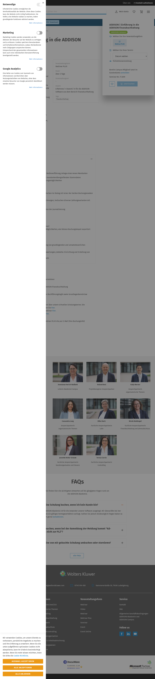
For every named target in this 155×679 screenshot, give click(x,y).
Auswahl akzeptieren (23, 661)
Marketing (39, 32)
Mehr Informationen (35, 23)
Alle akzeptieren (23, 667)
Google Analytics (39, 69)
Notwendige (39, 4)
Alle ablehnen (23, 674)
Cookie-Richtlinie (21, 656)
